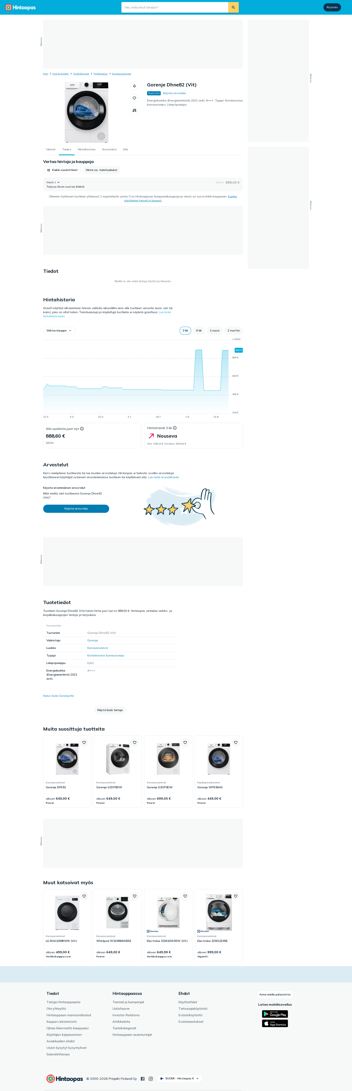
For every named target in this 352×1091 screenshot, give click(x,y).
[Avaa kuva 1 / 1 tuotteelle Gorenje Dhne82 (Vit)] (86, 112)
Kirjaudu (332, 7)
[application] (143, 378)
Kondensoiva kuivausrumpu (105, 655)
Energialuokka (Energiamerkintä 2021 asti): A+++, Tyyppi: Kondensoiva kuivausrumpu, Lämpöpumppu (195, 102)
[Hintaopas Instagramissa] (150, 1078)
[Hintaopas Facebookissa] (142, 1078)
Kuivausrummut (121, 73)
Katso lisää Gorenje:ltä (58, 696)
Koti (45, 73)
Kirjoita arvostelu (174, 93)
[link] (67, 771)
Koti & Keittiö (61, 73)
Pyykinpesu (101, 73)
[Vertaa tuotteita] (134, 110)
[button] (134, 85)
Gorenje (92, 640)
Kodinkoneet (81, 73)
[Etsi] (233, 7)
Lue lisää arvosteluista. (163, 477)
